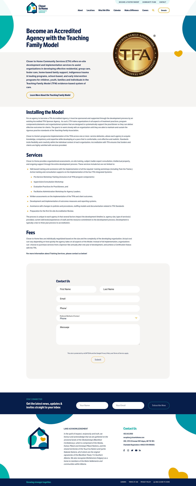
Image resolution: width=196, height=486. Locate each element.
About (80, 10)
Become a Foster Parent (129, 2)
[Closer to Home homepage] (38, 446)
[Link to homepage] (37, 8)
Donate (164, 10)
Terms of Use (133, 482)
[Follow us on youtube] (136, 450)
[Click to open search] (153, 10)
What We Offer (104, 10)
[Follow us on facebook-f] (124, 450)
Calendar (117, 10)
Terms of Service (119, 353)
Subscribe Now (159, 405)
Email (62, 299)
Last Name (108, 289)
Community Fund (149, 2)
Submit (98, 359)
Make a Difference (132, 10)
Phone (63, 308)
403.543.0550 (128, 434)
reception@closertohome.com (133, 437)
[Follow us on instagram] (128, 450)
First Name (65, 289)
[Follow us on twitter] (132, 450)
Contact (162, 2)
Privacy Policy (106, 353)
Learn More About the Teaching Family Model (50, 95)
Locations (91, 10)
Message (64, 327)
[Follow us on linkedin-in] (140, 450)
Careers (145, 10)
